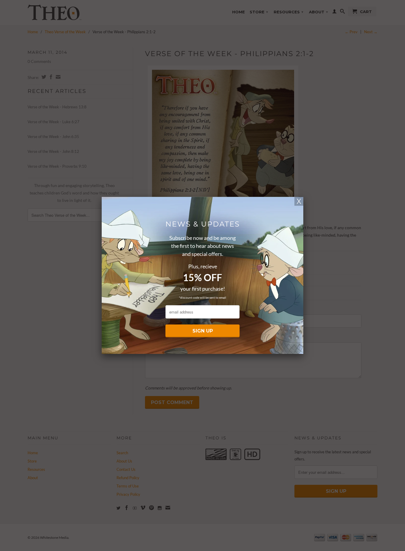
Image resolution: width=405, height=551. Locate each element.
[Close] (298, 201)
